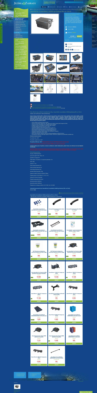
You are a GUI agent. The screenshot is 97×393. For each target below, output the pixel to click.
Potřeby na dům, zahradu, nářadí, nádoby (20, 62)
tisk (90, 392)
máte (70, 44)
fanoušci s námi (76, 49)
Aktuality (60, 7)
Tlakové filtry (18, 27)
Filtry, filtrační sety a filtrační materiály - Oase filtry (53, 9)
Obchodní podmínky (21, 373)
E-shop (18, 11)
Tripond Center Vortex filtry (21, 21)
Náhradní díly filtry (19, 37)
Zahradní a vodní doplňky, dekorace (20, 55)
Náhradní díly (18, 64)
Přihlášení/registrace (79, 0)
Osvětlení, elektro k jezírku (21, 47)
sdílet (88, 392)
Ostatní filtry (18, 34)
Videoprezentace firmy (35, 373)
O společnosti (33, 374)
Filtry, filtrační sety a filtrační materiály (38, 9)
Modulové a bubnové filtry (20, 24)
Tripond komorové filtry (20, 22)
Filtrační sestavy (19, 30)
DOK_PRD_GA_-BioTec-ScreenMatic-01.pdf (40, 105)
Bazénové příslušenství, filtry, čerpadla (20, 59)
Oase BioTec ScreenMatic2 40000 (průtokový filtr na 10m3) (72, 9)
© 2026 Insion (80, 381)
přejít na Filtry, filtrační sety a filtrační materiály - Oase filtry (71, 192)
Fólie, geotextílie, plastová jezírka (20, 16)
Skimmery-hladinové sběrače (19, 44)
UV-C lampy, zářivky (19, 41)
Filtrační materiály (19, 35)
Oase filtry (17, 32)
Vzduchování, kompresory (20, 46)
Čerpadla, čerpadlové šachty (19, 39)
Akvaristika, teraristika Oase (20, 66)
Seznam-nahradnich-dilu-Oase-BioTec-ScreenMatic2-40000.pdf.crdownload (45, 108)
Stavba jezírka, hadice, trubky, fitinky (20, 13)
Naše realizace (73, 7)
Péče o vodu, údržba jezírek (21, 51)
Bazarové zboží (18, 68)
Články (66, 7)
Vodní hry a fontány (19, 49)
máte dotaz (83, 392)
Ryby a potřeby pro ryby (20, 52)
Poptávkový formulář (21, 374)
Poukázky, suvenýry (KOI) (20, 57)
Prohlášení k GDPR (20, 375)
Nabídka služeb (52, 7)
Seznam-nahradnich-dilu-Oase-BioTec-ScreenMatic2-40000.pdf (44, 107)
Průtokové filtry (18, 29)
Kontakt (80, 7)
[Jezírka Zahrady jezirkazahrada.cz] (30, 9)
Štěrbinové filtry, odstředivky (21, 26)
